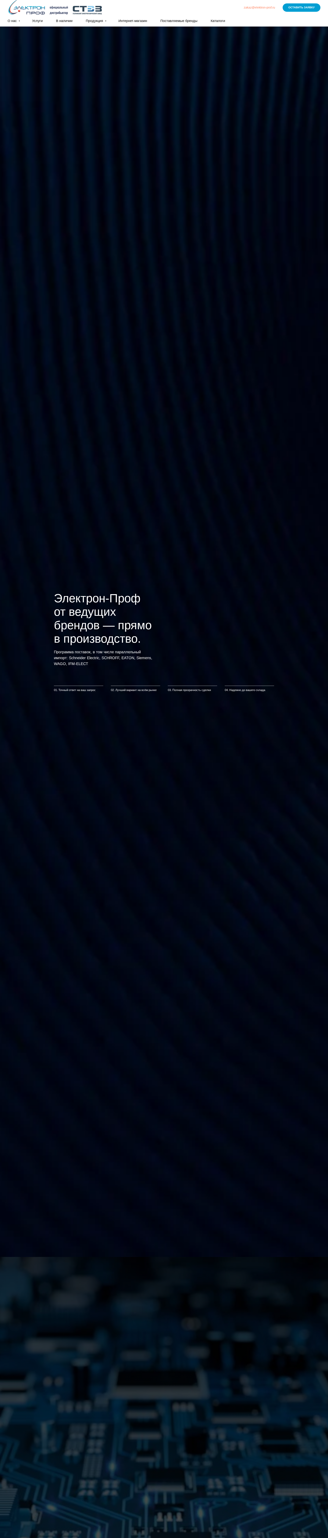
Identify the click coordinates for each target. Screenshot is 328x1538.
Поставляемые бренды (178, 21)
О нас (13, 21)
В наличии (64, 21)
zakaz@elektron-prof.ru (259, 7)
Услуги (37, 21)
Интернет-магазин (132, 21)
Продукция (95, 21)
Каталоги (218, 21)
